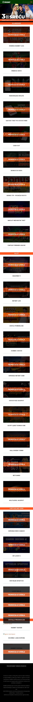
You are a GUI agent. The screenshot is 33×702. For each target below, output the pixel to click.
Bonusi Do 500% (16, 170)
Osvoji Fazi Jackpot (16, 400)
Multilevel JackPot (16, 500)
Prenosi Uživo (16, 71)
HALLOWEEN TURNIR (16, 450)
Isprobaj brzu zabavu (16, 531)
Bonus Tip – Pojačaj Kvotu (16, 195)
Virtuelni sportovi (16, 581)
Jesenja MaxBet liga (16, 46)
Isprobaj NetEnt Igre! (16, 375)
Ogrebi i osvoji (16, 351)
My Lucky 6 (16, 556)
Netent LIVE (16, 301)
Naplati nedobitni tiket (16, 220)
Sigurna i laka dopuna (16, 638)
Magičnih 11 (17, 276)
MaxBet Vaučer (16, 627)
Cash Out (16, 145)
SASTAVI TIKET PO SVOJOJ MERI (16, 120)
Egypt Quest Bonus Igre (16, 425)
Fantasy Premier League (16, 245)
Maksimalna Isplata (16, 96)
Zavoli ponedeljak (16, 326)
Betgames (16, 475)
